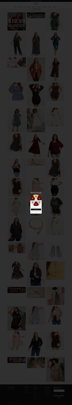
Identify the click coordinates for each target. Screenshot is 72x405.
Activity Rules (38, 211)
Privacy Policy (35, 211)
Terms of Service (32, 211)
